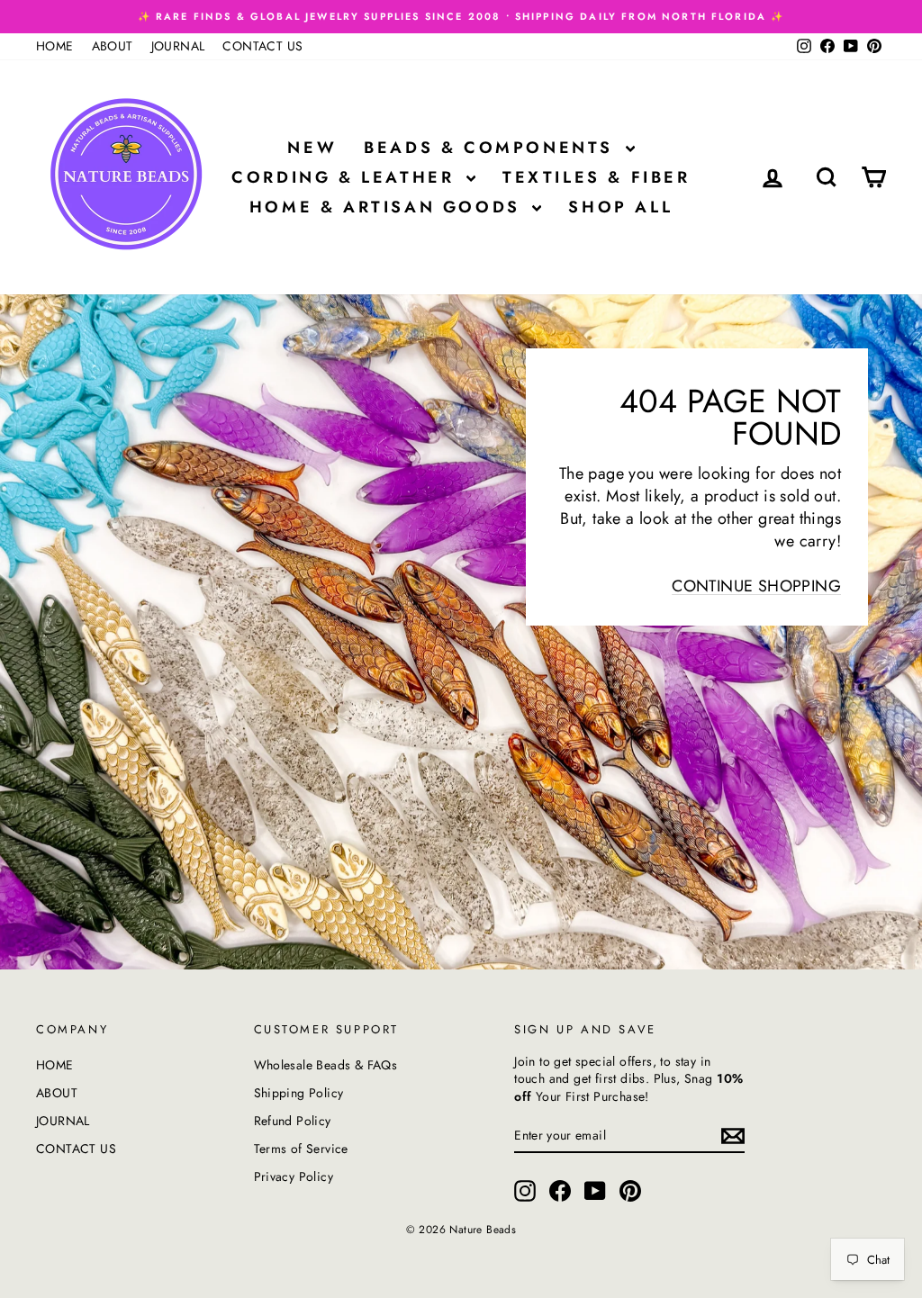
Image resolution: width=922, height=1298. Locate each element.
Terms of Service (301, 1149)
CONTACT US (262, 46)
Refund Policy (292, 1121)
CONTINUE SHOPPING (756, 586)
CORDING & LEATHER (346, 177)
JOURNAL (178, 46)
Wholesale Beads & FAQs (326, 1065)
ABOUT (112, 46)
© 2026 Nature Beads (461, 1229)
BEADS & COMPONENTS (492, 147)
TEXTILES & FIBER (596, 177)
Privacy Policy (294, 1176)
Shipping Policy (299, 1093)
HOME (55, 46)
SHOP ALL (620, 207)
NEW (312, 147)
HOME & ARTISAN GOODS (389, 207)
